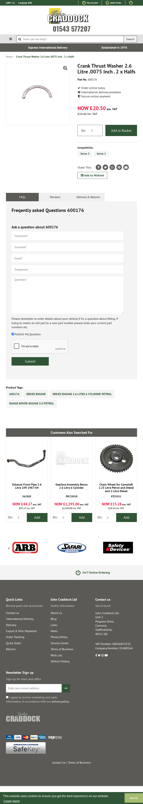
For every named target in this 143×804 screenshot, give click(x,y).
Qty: (83, 130)
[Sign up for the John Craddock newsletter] (66, 688)
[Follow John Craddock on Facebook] (96, 655)
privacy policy (60, 701)
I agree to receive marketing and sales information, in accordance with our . (37, 699)
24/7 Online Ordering (77, 572)
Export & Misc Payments (21, 631)
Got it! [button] (134, 798)
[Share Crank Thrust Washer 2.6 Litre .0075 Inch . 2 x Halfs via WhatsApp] (112, 167)
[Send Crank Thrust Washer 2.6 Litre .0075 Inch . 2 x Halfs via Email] (126, 167)
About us (56, 613)
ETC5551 (116, 490)
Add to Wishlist (94, 175)
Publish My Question (28, 334)
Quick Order (115, 2)
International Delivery (20, 619)
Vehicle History (60, 661)
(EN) (25, 2)
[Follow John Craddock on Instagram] (102, 655)
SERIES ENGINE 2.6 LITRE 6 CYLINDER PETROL (82, 394)
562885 (27, 490)
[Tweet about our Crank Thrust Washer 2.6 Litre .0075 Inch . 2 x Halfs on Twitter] (105, 167)
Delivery (11, 625)
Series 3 (84, 153)
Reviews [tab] (55, 197)
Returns (11, 649)
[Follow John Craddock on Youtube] (106, 655)
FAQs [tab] (22, 197)
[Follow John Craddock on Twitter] (99, 655)
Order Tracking (15, 637)
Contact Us (59, 762)
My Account (92, 2)
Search (130, 39)
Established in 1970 (106, 47)
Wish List (56, 655)
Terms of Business (62, 649)
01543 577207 (71, 28)
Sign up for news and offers (23, 679)
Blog (54, 619)
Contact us (12, 613)
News (54, 631)
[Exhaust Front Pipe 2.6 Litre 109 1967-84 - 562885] (26, 459)
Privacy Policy (59, 637)
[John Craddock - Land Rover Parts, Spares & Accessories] (71, 16)
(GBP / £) (10, 2)
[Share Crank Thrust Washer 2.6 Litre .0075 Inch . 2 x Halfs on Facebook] (98, 167)
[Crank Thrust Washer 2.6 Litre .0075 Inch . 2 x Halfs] (38, 94)
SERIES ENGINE (36, 394)
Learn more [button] (12, 801)
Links (54, 625)
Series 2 (101, 153)
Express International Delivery (39, 47)
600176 (14, 394)
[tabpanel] (71, 290)
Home (9, 56)
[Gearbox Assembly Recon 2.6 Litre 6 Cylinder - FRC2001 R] (71, 459)
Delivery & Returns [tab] (88, 197)
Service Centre (60, 643)
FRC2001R (71, 490)
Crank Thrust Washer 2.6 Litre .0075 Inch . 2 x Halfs (45, 56)
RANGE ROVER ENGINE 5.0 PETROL (31, 403)
